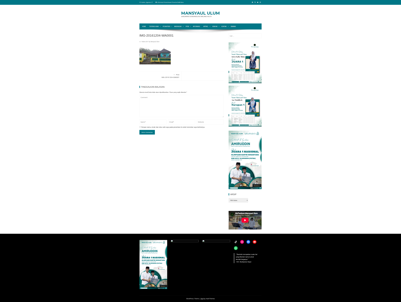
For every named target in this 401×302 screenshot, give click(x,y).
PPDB (187, 26)
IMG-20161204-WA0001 (170, 76)
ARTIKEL (205, 26)
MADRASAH (178, 26)
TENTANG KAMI (154, 26)
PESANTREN (166, 26)
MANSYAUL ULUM (200, 13)
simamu (233, 26)
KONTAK (224, 26)
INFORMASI (196, 26)
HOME (144, 26)
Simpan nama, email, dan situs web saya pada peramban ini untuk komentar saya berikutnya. (173, 127)
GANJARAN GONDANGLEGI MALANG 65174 (196, 16)
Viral (202, 299)
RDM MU (215, 26)
